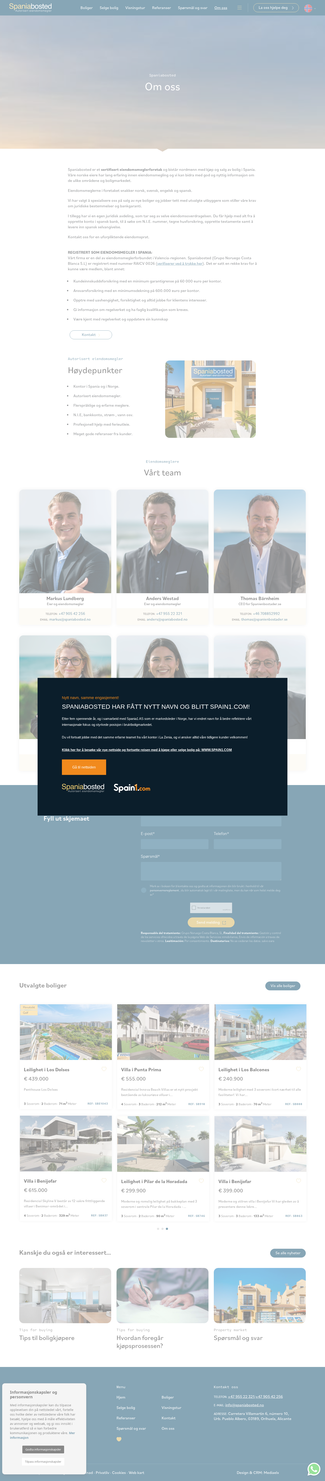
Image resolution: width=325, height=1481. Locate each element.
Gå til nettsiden (84, 767)
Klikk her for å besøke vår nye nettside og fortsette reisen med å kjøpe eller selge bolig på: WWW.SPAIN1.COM (147, 750)
